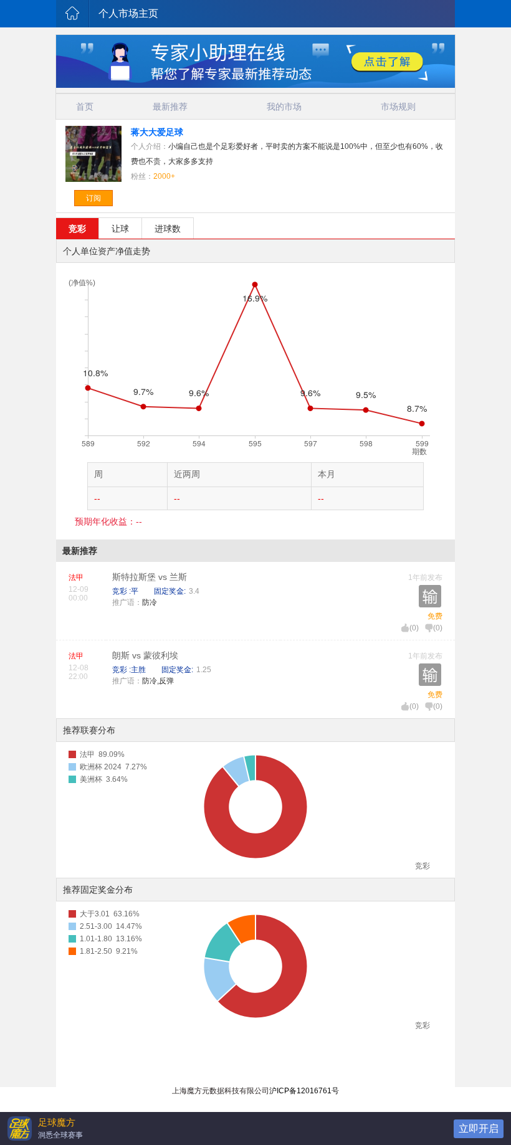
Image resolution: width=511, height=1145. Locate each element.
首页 (84, 107)
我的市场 (284, 107)
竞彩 (77, 229)
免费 (434, 616)
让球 (120, 229)
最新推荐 (170, 107)
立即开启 (479, 1128)
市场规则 (398, 107)
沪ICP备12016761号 (304, 1090)
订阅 (93, 198)
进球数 (168, 229)
